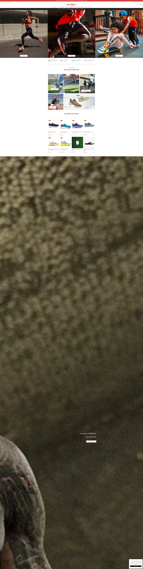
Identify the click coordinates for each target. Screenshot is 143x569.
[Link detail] (63, 83)
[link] (52, 7)
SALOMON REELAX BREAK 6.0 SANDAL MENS (89, 149)
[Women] (24, 34)
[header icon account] (138, 4)
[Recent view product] (139, 4)
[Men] (71, 34)
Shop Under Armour (91, 441)
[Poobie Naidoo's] (71, 4)
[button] (50, 134)
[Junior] (119, 34)
